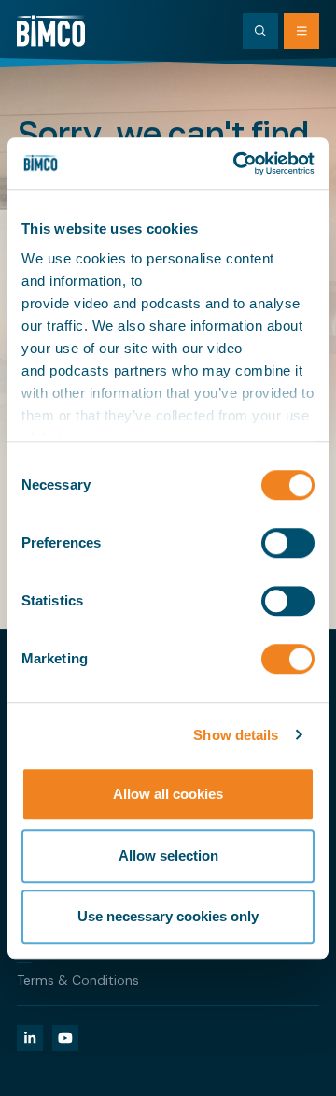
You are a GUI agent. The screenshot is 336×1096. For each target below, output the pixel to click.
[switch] (288, 543)
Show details (235, 735)
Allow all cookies (168, 794)
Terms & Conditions (78, 980)
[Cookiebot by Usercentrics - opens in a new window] (237, 163)
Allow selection (168, 855)
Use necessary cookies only (168, 916)
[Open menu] (301, 31)
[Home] (51, 31)
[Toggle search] (260, 31)
